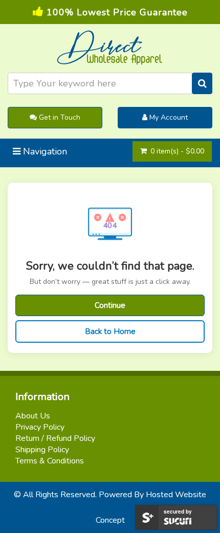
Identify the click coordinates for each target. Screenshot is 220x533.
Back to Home (110, 331)
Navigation (43, 151)
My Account (167, 117)
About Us (32, 415)
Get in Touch (58, 117)
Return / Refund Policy (55, 438)
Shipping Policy (42, 449)
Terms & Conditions (49, 461)
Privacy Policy (39, 427)
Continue (110, 305)
